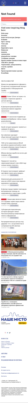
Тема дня (4, 44)
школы (3, 46)
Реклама (4, 35)
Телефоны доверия (8, 58)
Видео (3, 346)
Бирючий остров (7, 48)
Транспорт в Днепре (6, 344)
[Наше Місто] (3, 3)
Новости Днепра (14, 92)
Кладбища (5, 73)
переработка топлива (8, 56)
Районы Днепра (5, 347)
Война (12, 227)
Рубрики (4, 39)
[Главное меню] (25, 3)
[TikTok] (18, 3)
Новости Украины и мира (7, 343)
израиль (4, 52)
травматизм (5, 54)
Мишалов (4, 50)
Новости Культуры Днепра (10, 37)
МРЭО (3, 69)
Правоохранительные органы (11, 71)
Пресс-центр (5, 42)
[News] (15, 3)
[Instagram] (13, 3)
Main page (4, 33)
